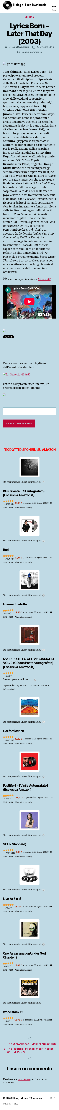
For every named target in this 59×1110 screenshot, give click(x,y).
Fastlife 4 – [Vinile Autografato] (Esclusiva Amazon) (25, 787)
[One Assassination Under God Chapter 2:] (29, 929)
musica (29, 17)
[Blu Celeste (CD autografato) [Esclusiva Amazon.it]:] (29, 467)
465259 (8, 676)
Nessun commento (31, 51)
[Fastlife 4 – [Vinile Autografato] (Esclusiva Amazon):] (29, 762)
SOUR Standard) (14, 844)
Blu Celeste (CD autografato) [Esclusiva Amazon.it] (24, 493)
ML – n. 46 (44, 279)
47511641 (9, 853)
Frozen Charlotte (15, 604)
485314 (8, 798)
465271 (8, 1021)
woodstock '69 (13, 1012)
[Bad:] (29, 526)
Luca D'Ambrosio (20, 46)
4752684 (8, 559)
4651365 (8, 504)
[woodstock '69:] (29, 988)
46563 (7, 966)
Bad (6, 550)
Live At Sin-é (12, 899)
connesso (24, 1079)
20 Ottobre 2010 (45, 46)
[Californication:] (29, 707)
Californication (13, 731)
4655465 (8, 740)
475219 (8, 908)
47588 (7, 613)
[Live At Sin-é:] (29, 875)
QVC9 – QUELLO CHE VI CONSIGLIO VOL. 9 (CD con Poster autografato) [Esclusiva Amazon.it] (28, 663)
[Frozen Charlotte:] (29, 580)
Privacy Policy (10, 1103)
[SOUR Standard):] (29, 820)
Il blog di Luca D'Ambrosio (27, 1098)
